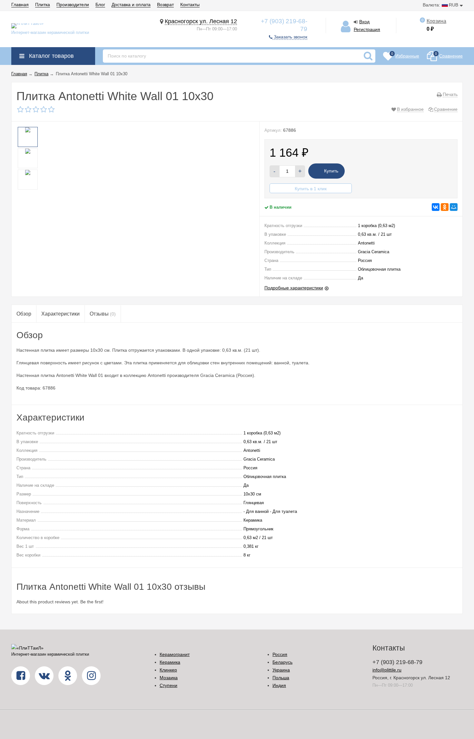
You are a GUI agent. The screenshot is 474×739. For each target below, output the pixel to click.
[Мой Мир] (454, 207)
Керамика (170, 662)
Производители (72, 4)
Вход (364, 21)
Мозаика (169, 677)
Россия (279, 654)
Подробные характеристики (293, 287)
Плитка (42, 4)
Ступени (168, 685)
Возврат (165, 4)
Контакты (190, 4)
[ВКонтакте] (435, 207)
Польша (280, 677)
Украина (281, 669)
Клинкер (168, 669)
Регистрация (367, 29)
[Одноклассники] (445, 207)
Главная (20, 4)
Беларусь (282, 662)
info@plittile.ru (386, 669)
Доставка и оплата (131, 4)
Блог (100, 4)
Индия (279, 685)
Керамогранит (175, 654)
